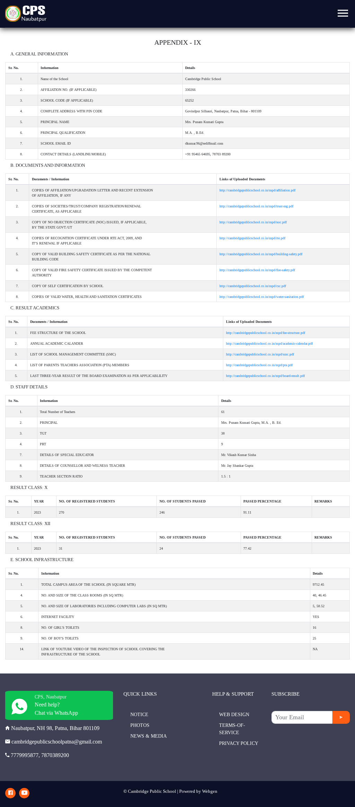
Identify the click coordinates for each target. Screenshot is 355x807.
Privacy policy (238, 743)
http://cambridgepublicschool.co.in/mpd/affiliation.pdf (257, 190)
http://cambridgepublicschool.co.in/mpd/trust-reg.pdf (256, 206)
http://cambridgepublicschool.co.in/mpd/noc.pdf (253, 222)
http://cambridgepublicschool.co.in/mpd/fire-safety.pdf (257, 270)
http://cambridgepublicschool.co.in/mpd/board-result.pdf (265, 376)
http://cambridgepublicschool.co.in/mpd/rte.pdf (252, 238)
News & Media (148, 736)
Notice (139, 714)
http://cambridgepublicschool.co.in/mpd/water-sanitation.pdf (261, 297)
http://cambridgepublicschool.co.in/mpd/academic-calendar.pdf (269, 343)
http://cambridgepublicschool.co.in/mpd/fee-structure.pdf (265, 333)
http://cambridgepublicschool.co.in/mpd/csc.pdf (252, 286)
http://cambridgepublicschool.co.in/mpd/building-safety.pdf (260, 254)
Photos (139, 725)
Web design (234, 714)
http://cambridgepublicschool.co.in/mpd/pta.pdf (259, 365)
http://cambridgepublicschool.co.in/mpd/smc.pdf (260, 354)
